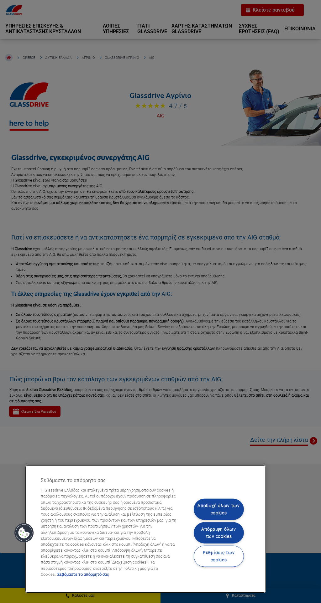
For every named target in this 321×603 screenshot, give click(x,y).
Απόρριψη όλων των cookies (218, 533)
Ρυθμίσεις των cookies (218, 556)
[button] (24, 533)
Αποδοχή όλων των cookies (218, 509)
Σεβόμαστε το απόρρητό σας (83, 574)
